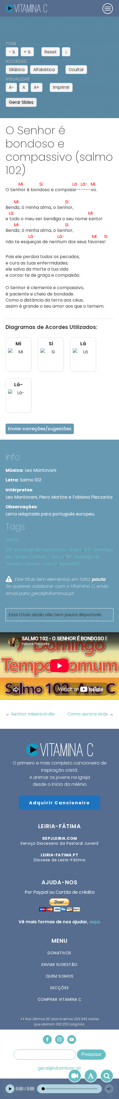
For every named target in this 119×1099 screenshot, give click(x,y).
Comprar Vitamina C (60, 999)
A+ (36, 87)
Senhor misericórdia (33, 714)
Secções (59, 988)
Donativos (59, 953)
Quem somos (60, 976)
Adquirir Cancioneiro (59, 803)
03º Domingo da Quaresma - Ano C (44, 549)
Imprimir (61, 87)
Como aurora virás (88, 714)
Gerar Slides (21, 102)
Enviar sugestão (59, 964)
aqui (94, 922)
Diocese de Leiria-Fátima (59, 857)
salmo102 (69, 564)
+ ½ (27, 52)
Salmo (12, 539)
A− (11, 87)
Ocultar (76, 69)
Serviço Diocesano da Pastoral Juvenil (59, 841)
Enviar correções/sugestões (39, 429)
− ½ (12, 52)
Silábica (17, 69)
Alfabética (44, 69)
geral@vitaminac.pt (59, 1068)
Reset (51, 52)
